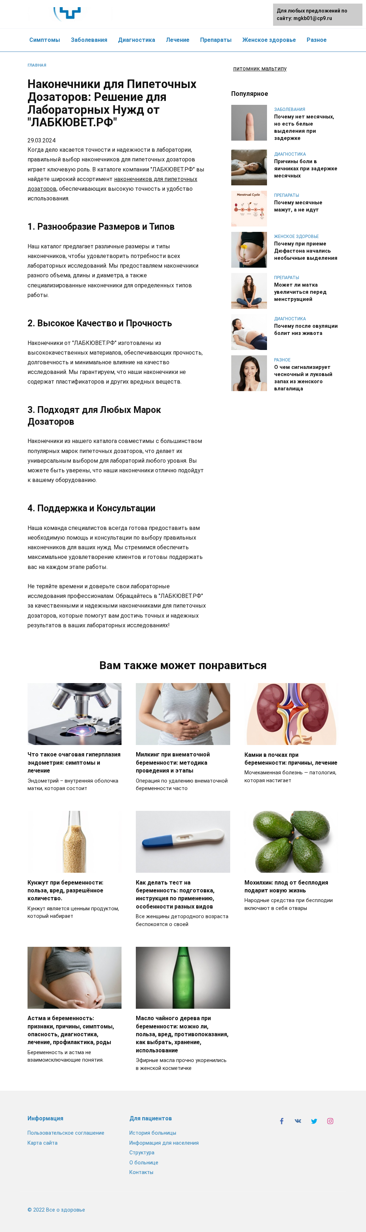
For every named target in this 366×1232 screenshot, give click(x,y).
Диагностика (136, 39)
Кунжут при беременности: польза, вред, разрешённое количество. (65, 890)
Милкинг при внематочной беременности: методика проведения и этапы (173, 762)
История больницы (152, 1133)
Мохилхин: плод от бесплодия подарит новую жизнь (286, 886)
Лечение (177, 39)
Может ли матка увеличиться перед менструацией (300, 292)
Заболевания (89, 39)
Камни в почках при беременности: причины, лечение (290, 758)
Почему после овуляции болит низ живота (306, 329)
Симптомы (44, 39)
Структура (141, 1153)
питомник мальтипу (260, 68)
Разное (317, 39)
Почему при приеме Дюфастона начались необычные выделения (305, 251)
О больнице (143, 1163)
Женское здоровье (269, 39)
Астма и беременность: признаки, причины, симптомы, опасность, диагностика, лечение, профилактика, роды (71, 1030)
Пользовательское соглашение (66, 1133)
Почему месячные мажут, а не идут (298, 206)
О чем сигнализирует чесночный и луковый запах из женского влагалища (303, 378)
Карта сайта (43, 1143)
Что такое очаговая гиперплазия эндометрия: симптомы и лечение (74, 762)
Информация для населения (164, 1143)
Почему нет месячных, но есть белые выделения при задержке (304, 127)
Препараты (216, 39)
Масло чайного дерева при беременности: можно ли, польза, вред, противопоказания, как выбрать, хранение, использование (182, 1034)
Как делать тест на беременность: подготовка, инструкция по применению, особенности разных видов (175, 894)
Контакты (141, 1172)
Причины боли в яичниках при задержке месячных (305, 169)
